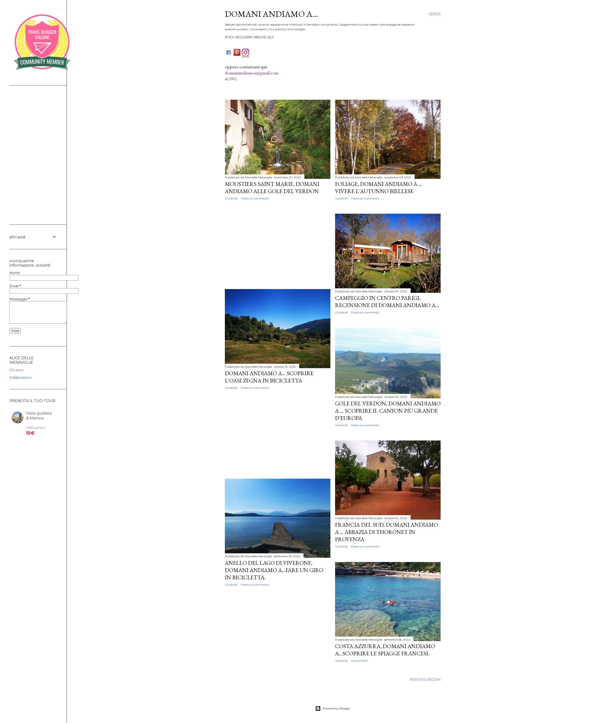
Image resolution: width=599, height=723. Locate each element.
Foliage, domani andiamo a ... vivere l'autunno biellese (378, 187)
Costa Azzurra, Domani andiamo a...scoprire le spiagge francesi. (385, 649)
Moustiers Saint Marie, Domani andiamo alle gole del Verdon (272, 187)
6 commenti (359, 660)
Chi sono (16, 370)
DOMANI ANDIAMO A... (271, 13)
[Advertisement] (277, 244)
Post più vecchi (425, 680)
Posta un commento (255, 198)
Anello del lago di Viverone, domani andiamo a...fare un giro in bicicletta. (274, 570)
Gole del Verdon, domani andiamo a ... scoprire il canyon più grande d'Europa (388, 411)
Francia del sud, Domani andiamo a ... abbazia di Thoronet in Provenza (386, 532)
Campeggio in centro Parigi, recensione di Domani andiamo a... (387, 301)
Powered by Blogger (336, 708)
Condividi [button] (231, 198)
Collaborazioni (20, 377)
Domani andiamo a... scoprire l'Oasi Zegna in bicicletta (269, 377)
